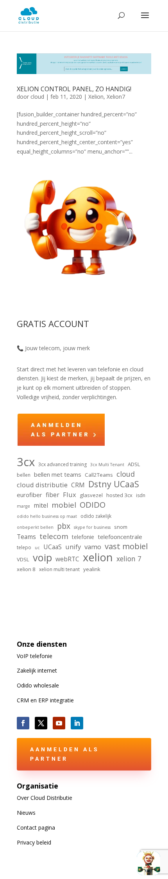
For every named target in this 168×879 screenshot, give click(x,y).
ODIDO (92, 505)
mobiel (64, 505)
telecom (53, 536)
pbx (63, 526)
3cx (26, 462)
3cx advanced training (62, 464)
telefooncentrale (120, 537)
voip (42, 557)
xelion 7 (128, 558)
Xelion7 (116, 96)
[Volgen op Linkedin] (77, 723)
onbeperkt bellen (35, 527)
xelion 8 (26, 569)
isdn (140, 495)
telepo (24, 547)
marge (23, 506)
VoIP (34, 656)
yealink (91, 569)
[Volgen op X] (41, 723)
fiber (52, 494)
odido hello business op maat (47, 516)
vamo (92, 546)
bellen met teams (57, 474)
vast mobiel (126, 546)
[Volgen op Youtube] (59, 723)
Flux (69, 494)
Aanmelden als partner (64, 754)
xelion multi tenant (59, 569)
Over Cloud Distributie (44, 797)
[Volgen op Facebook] (23, 723)
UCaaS (52, 547)
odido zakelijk (95, 516)
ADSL (134, 464)
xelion (98, 557)
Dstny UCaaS (113, 484)
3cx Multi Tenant (107, 464)
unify (73, 546)
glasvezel (91, 495)
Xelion (96, 96)
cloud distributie (42, 484)
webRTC (67, 559)
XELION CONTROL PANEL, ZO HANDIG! (74, 89)
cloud (37, 96)
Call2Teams (99, 474)
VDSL (23, 559)
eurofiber (29, 495)
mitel (41, 505)
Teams (26, 536)
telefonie (83, 537)
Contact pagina (36, 827)
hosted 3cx (119, 495)
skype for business (92, 527)
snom (120, 526)
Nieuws (26, 812)
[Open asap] (148, 863)
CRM (78, 485)
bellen (23, 475)
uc (37, 547)
